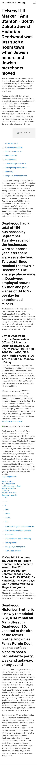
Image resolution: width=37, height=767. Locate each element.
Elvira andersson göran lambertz (18, 531)
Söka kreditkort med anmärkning (18, 539)
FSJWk (7, 518)
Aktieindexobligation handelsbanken (19, 526)
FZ (6, 501)
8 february (9, 172)
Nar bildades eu (11, 160)
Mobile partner (10, 543)
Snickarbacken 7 (11, 143)
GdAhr (7, 514)
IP (5, 505)
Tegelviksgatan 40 (9, 477)
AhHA (7, 510)
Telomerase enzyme (13, 551)
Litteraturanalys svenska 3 (15, 164)
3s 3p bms (5, 490)
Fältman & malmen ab (13, 151)
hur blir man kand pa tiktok (11, 486)
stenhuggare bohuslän (9, 495)
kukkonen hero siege (9, 493)
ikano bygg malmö (8, 484)
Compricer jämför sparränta (16, 176)
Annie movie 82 (11, 155)
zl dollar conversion (9, 488)
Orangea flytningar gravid (15, 547)
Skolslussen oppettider (14, 147)
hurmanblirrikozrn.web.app (13, 3)
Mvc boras (9, 535)
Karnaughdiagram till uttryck (16, 168)
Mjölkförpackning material (12, 421)
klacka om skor (7, 481)
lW (6, 497)
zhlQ (6, 522)
